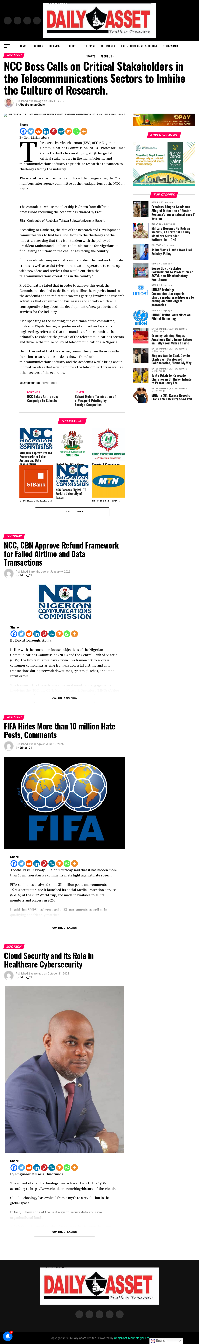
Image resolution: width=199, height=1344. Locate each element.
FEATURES (71, 46)
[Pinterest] (53, 131)
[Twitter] (30, 131)
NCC (54, 383)
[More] (83, 131)
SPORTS (90, 56)
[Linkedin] (46, 131)
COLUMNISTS (107, 46)
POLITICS (38, 46)
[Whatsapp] (76, 131)
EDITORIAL (89, 46)
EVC (46, 383)
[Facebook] (23, 131)
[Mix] (68, 131)
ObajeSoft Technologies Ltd (131, 1338)
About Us (106, 56)
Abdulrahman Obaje (32, 104)
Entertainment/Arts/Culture (139, 46)
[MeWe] (61, 131)
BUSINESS (54, 46)
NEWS (23, 46)
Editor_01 (25, 575)
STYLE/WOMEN (171, 46)
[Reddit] (38, 131)
